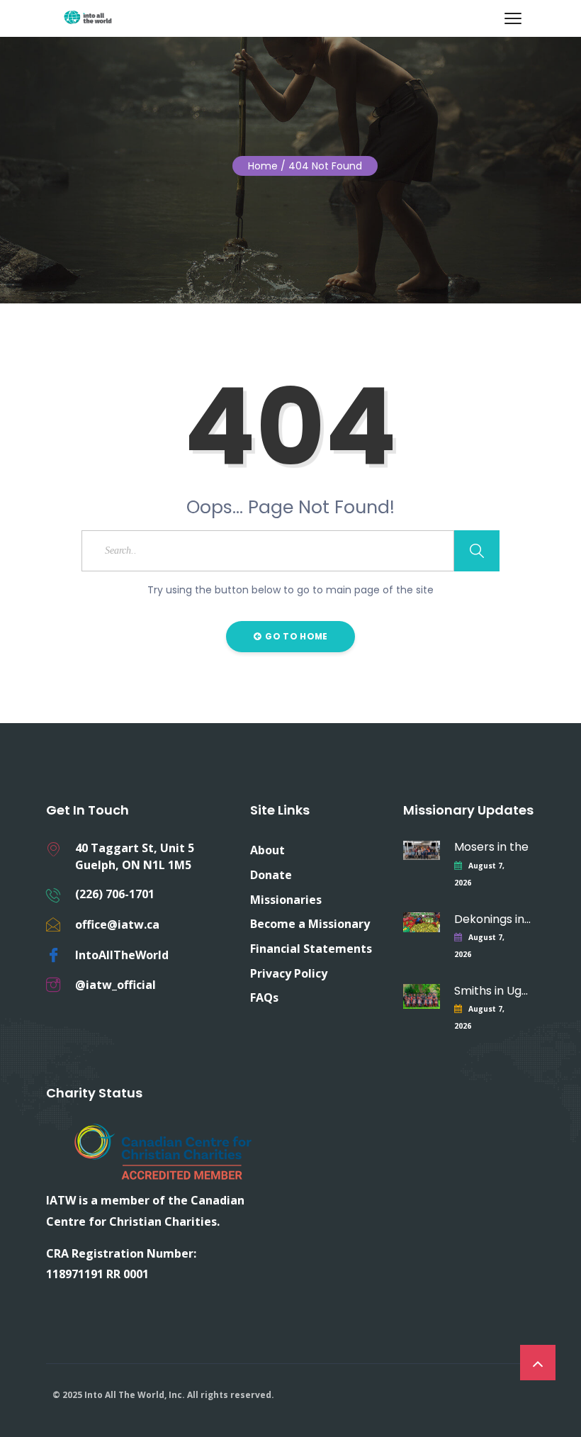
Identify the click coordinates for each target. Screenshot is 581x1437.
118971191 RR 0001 (97, 1274)
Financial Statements (311, 948)
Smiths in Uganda (494, 990)
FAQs (264, 997)
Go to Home (295, 636)
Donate (271, 875)
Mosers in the (491, 847)
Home (263, 166)
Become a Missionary (310, 924)
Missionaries (286, 899)
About (267, 850)
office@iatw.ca (117, 924)
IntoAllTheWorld (122, 955)
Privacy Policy (288, 973)
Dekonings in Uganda (494, 919)
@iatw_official (115, 985)
